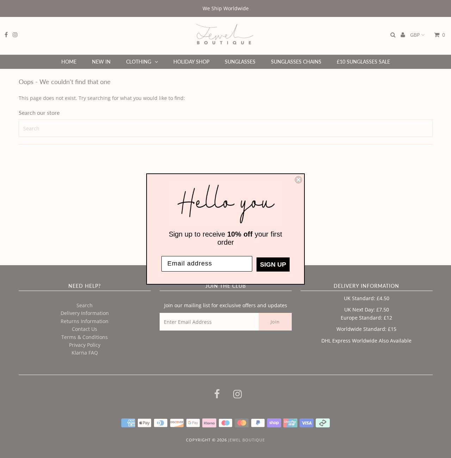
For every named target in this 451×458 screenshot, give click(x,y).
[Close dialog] (298, 179)
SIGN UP (273, 264)
